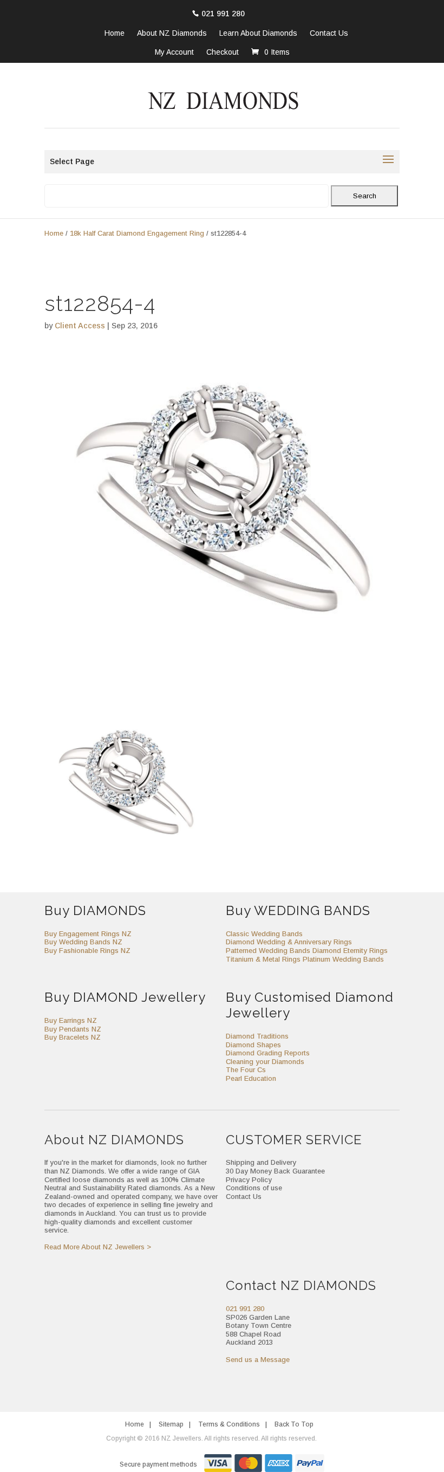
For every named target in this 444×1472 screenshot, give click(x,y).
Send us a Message (258, 1360)
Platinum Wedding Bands (343, 959)
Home (115, 33)
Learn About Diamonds (258, 33)
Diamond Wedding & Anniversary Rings (289, 942)
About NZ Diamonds (172, 33)
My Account (174, 52)
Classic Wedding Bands (264, 934)
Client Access (80, 325)
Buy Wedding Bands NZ (83, 942)
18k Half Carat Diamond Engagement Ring (137, 233)
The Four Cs (246, 1070)
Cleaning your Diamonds (265, 1062)
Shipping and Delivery (261, 1162)
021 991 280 (223, 13)
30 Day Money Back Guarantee (275, 1171)
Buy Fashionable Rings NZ (87, 950)
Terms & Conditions (229, 1424)
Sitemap (171, 1424)
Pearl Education (251, 1078)
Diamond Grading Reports (268, 1053)
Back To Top (294, 1424)
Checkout (222, 52)
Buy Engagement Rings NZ (88, 934)
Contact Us (329, 33)
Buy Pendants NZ (72, 1029)
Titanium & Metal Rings (263, 959)
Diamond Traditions (257, 1036)
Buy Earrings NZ (70, 1020)
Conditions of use (254, 1188)
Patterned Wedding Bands (268, 950)
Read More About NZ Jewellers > (97, 1247)
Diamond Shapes (253, 1045)
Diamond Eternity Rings (350, 950)
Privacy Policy (249, 1180)
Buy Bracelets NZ (72, 1037)
